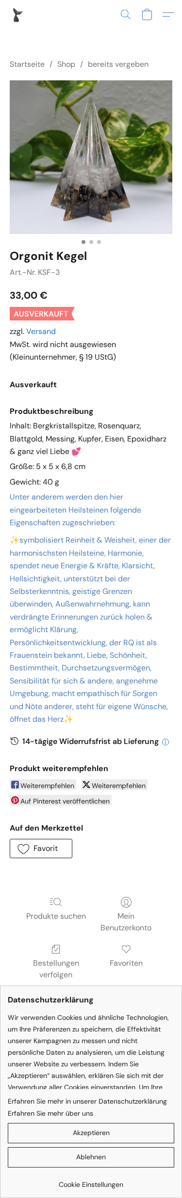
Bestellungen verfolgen (56, 969)
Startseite (27, 64)
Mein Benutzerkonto (125, 922)
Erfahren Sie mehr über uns (50, 1113)
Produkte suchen (56, 916)
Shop (66, 64)
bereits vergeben (118, 64)
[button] (17, 14)
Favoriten (126, 963)
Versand (41, 331)
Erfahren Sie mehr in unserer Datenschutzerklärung (87, 1101)
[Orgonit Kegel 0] (91, 157)
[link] (91, 1180)
